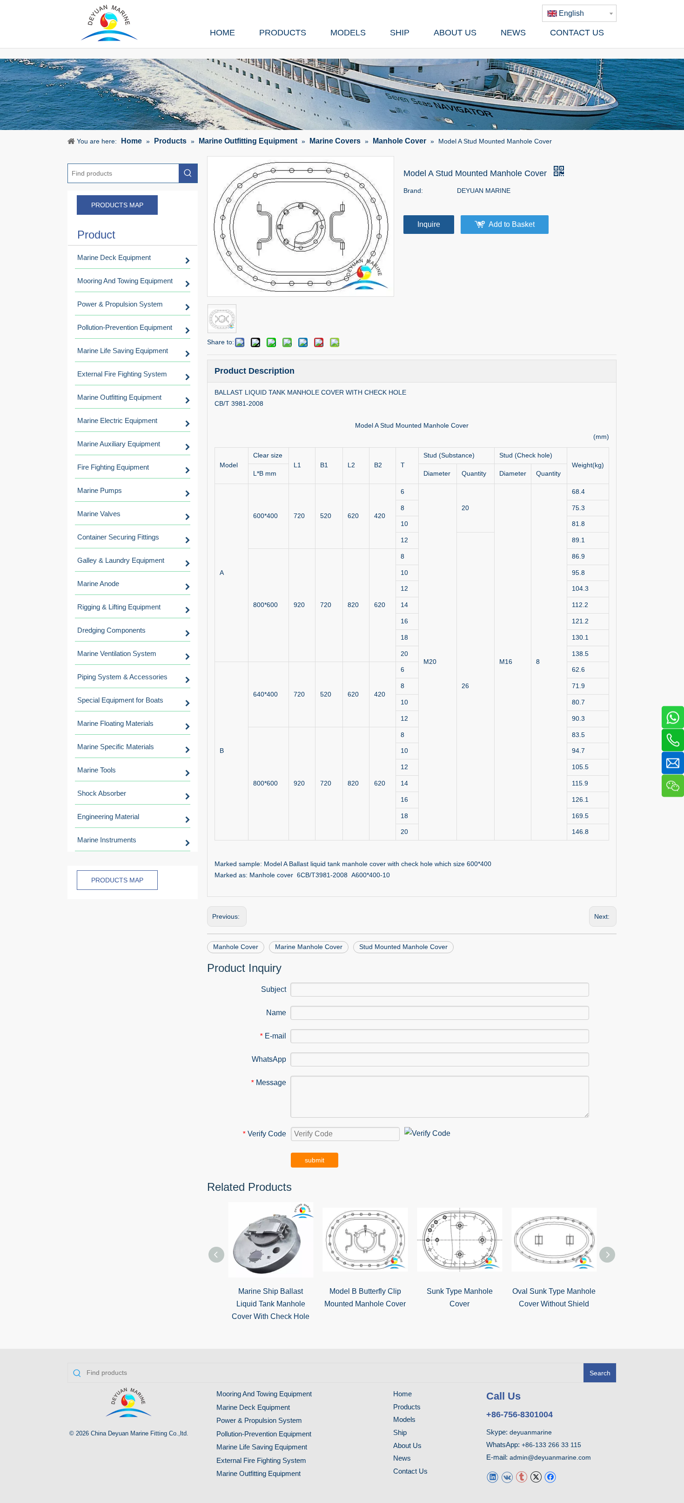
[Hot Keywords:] (188, 173)
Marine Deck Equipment (253, 1407)
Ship (400, 1432)
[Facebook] (550, 1476)
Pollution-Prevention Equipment (263, 1434)
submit (314, 1160)
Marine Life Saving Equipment (261, 1447)
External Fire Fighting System (261, 1460)
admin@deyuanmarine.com (550, 1457)
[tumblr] (521, 1476)
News (402, 1458)
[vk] (507, 1476)
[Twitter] (536, 1476)
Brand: (413, 190)
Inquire (428, 224)
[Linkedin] (492, 1476)
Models (404, 1419)
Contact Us (410, 1471)
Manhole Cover (235, 946)
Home (402, 1394)
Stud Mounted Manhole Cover (403, 946)
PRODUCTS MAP (117, 205)
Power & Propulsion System (259, 1420)
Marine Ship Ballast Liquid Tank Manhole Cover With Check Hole (270, 1303)
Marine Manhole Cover (308, 946)
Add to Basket (512, 224)
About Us (407, 1445)
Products (407, 1407)
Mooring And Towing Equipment (264, 1394)
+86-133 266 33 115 (551, 1444)
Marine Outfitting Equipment (258, 1473)
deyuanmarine (531, 1432)
